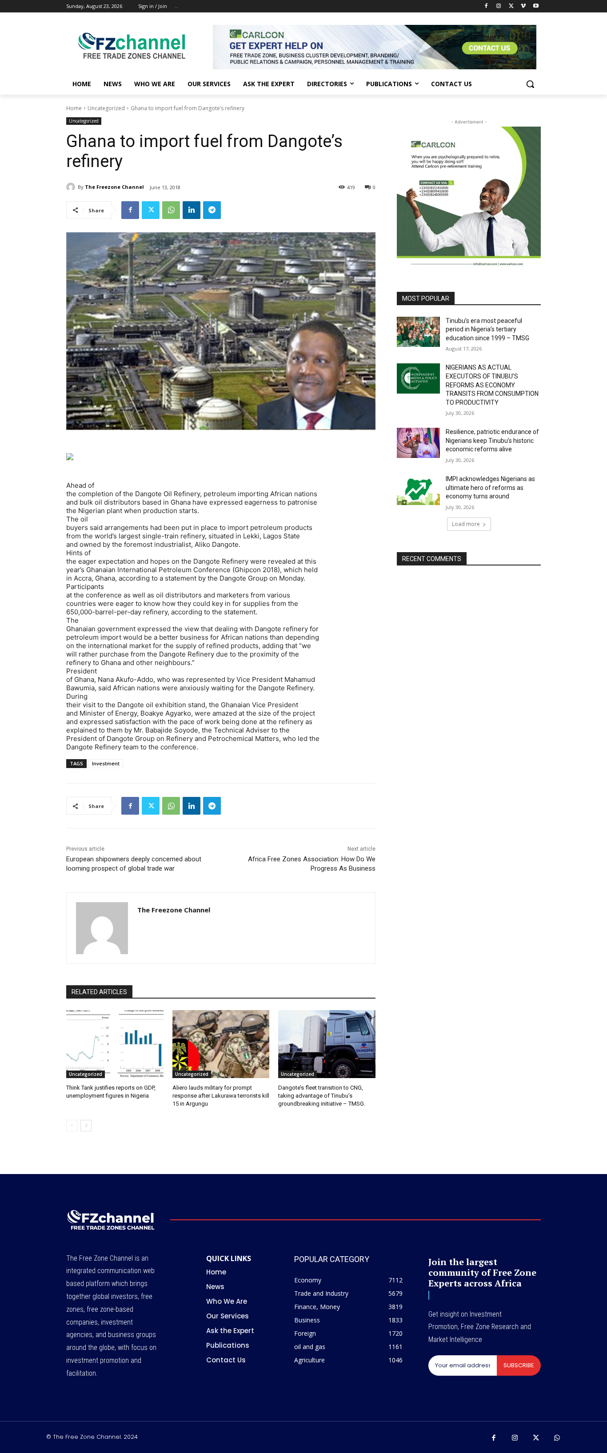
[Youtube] (536, 6)
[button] (530, 84)
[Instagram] (499, 6)
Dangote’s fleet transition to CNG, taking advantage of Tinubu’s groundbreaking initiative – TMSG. (321, 1095)
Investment (106, 763)
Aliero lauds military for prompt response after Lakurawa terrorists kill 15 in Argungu (220, 1095)
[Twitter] (511, 6)
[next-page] (86, 1125)
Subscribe (518, 1365)
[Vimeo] (523, 6)
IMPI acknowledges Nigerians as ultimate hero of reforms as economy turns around (490, 487)
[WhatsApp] (171, 210)
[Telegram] (212, 210)
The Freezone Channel (114, 186)
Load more (466, 524)
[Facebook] (486, 6)
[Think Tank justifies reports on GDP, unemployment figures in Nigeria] (115, 1044)
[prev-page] (71, 1125)
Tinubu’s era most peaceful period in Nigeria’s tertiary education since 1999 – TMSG (487, 329)
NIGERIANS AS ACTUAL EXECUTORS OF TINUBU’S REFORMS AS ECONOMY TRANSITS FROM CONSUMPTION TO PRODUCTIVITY (492, 385)
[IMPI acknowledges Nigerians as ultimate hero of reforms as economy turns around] (418, 490)
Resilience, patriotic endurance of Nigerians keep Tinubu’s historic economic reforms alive (492, 440)
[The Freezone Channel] (72, 187)
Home (74, 108)
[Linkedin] (191, 210)
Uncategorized (106, 108)
